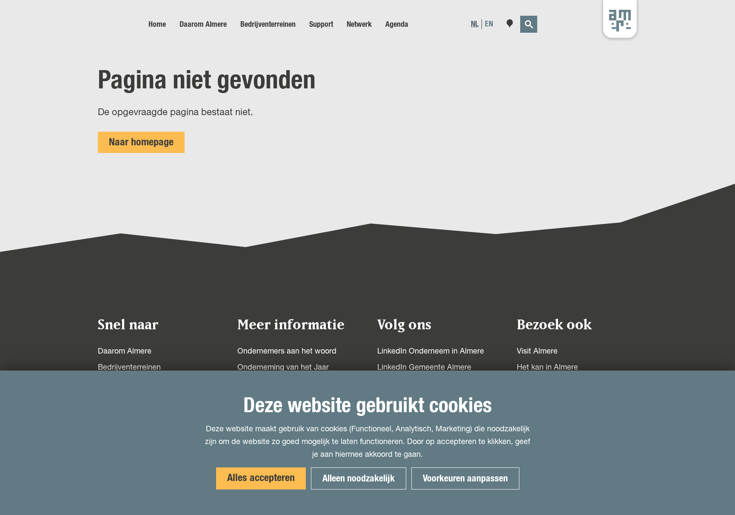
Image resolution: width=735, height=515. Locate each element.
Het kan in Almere (547, 367)
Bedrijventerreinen (129, 367)
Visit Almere (537, 351)
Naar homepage (141, 142)
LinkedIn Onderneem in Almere (430, 351)
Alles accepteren (261, 478)
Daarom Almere (124, 351)
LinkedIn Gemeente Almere (424, 367)
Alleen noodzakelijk (358, 478)
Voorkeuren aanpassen (465, 478)
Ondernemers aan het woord (286, 351)
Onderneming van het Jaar (283, 367)
